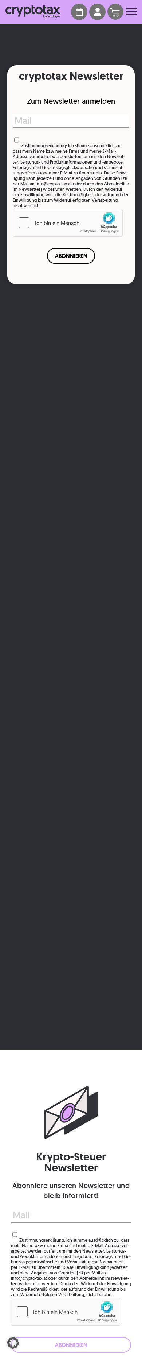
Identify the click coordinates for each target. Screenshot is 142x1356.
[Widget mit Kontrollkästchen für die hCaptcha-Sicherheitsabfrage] (68, 223)
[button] (13, 1343)
